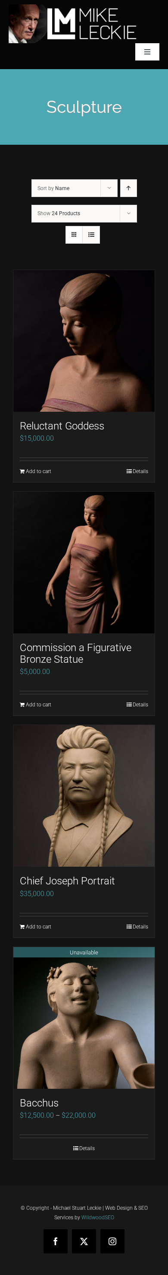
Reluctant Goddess (62, 426)
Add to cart (38, 471)
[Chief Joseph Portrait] (84, 796)
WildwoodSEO (97, 1218)
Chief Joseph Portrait (67, 881)
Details (140, 471)
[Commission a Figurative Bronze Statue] (84, 562)
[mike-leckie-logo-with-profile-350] (73, 7)
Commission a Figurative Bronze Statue (75, 653)
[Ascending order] (128, 188)
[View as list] (91, 234)
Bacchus (39, 1103)
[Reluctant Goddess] (84, 341)
